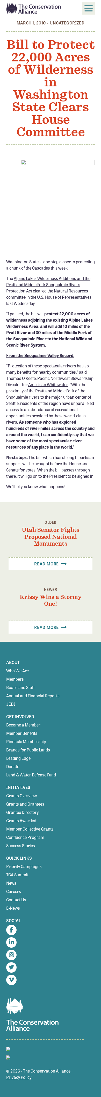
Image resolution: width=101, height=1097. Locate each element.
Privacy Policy (18, 1077)
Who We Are (17, 671)
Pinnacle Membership (26, 741)
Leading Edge (18, 758)
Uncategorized (67, 23)
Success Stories (20, 846)
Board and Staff (20, 687)
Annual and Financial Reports (33, 696)
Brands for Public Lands (28, 750)
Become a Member (23, 725)
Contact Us (16, 900)
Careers (13, 891)
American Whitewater (48, 384)
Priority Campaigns (24, 866)
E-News (13, 908)
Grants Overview (21, 796)
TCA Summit (17, 875)
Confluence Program (25, 837)
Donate (12, 766)
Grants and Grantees (25, 804)
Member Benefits (21, 733)
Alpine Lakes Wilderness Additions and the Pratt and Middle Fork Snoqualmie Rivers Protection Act (48, 284)
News (11, 883)
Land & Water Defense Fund (31, 775)
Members (15, 679)
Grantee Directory (22, 812)
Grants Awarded (21, 821)
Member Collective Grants (30, 829)
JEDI (10, 704)
